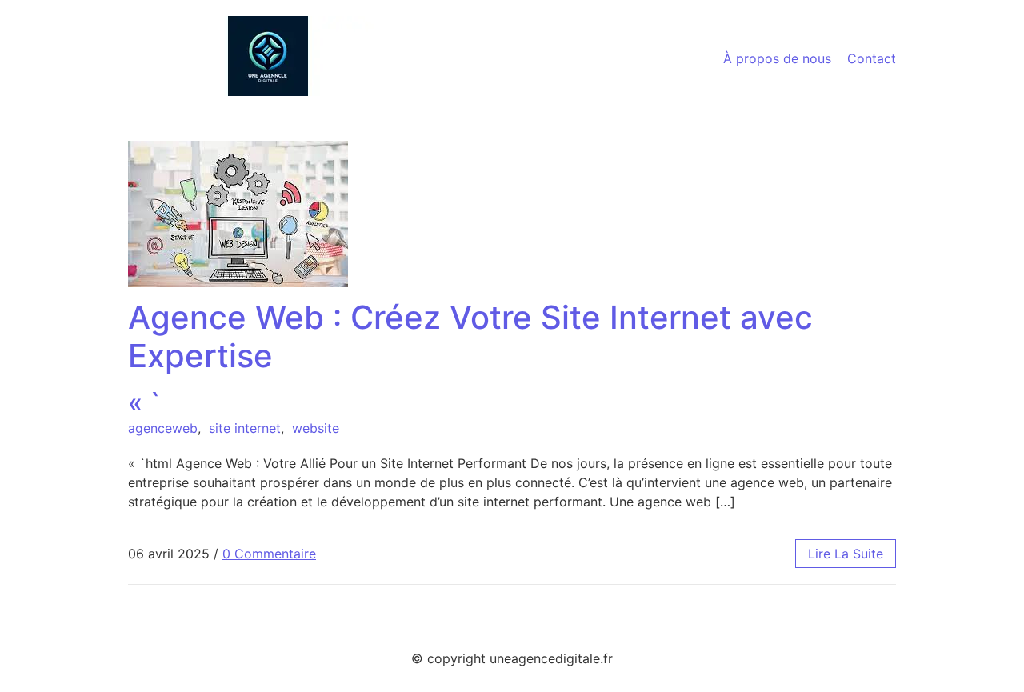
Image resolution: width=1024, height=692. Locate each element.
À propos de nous (777, 58)
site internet (245, 428)
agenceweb (163, 428)
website (315, 428)
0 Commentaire (269, 554)
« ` (470, 358)
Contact (871, 58)
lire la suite (845, 554)
